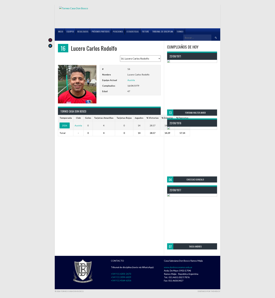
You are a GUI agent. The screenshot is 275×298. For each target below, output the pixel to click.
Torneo (179, 31)
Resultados (82, 31)
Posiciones (118, 31)
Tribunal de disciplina (162, 31)
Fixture (145, 31)
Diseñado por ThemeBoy (209, 291)
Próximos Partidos (100, 31)
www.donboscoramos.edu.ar (178, 267)
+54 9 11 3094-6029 (121, 277)
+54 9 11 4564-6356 (121, 280)
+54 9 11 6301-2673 (121, 273)
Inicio (60, 31)
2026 (64, 125)
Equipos (70, 31)
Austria (131, 80)
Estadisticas (133, 31)
